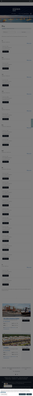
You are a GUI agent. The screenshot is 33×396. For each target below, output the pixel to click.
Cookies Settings (4, 394)
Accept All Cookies (22, 394)
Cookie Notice (3, 392)
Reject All (29, 394)
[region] (16, 392)
